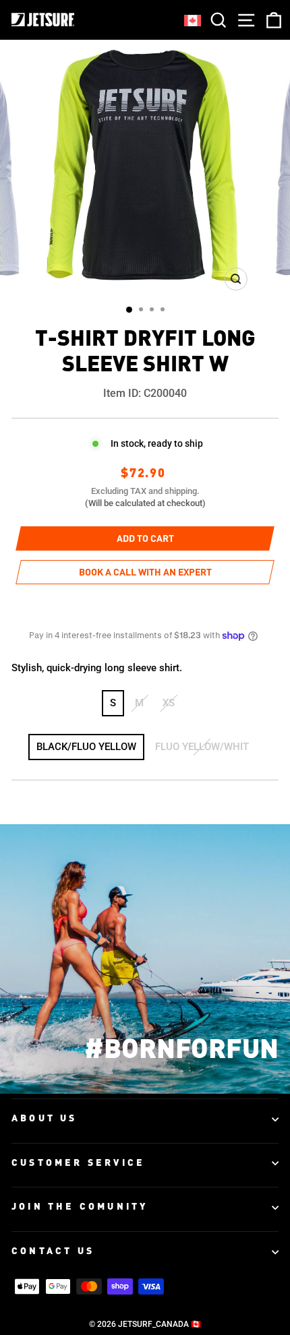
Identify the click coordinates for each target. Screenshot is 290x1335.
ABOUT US (44, 1118)
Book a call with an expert (145, 573)
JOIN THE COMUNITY (79, 1207)
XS (169, 703)
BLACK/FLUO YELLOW (86, 747)
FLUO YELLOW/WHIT (202, 747)
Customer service (78, 1163)
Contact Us (52, 1251)
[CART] (271, 20)
